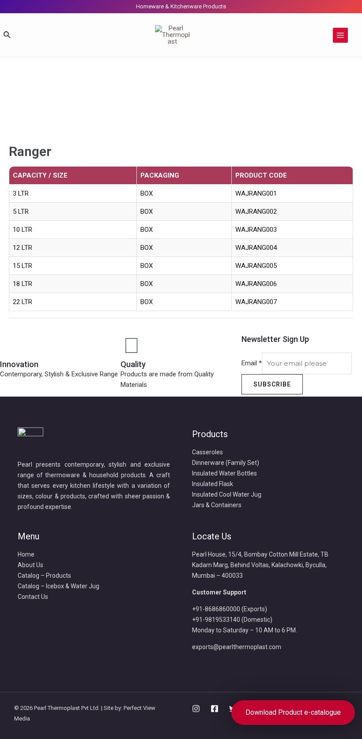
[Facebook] (215, 709)
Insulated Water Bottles (224, 473)
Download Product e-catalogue (293, 712)
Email (251, 364)
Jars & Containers (216, 505)
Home (26, 554)
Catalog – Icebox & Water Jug (58, 586)
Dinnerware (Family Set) (225, 462)
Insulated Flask (212, 483)
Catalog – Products (44, 575)
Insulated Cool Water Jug (226, 494)
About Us (30, 564)
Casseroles (207, 452)
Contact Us (33, 596)
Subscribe (272, 384)
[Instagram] (196, 709)
